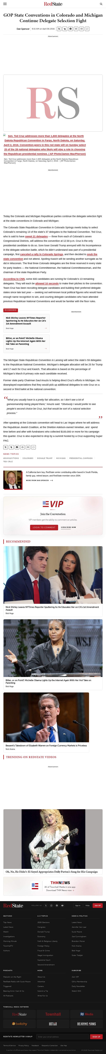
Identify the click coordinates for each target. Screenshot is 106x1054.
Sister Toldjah (77, 955)
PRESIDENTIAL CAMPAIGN (81, 458)
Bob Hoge (10, 613)
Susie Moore (77, 932)
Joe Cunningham (79, 936)
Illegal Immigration (45, 955)
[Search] (101, 4)
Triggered (7, 986)
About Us (41, 977)
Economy (41, 936)
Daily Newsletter (78, 986)
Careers (41, 986)
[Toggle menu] (5, 4)
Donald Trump (44, 932)
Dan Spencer (23, 29)
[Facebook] (57, 905)
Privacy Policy (23, 1046)
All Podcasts (8, 996)
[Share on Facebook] (70, 29)
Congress (41, 927)
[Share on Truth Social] (64, 29)
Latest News (8, 927)
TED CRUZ (8, 462)
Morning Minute (10, 941)
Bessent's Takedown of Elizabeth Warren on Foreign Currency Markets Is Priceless (46, 745)
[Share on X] (59, 29)
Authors (6, 951)
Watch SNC (76, 991)
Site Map (63, 1046)
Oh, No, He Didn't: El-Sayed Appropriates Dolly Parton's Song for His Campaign (52, 871)
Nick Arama (10, 749)
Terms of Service (9, 1046)
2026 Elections (44, 922)
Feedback (35, 1046)
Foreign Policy (43, 946)
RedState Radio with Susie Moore (17, 982)
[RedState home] (13, 905)
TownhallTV (8, 946)
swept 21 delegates (36, 236)
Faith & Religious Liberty (47, 941)
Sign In (77, 906)
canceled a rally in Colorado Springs (41, 254)
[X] (46, 905)
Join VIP (98, 906)
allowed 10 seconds (47, 283)
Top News (7, 922)
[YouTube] (62, 905)
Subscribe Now (68, 527)
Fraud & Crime (44, 951)
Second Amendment (46, 965)
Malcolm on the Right (12, 977)
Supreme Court (44, 960)
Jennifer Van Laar (79, 927)
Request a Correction (50, 1046)
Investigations (9, 936)
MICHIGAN (61, 458)
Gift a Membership (79, 982)
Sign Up (96, 1037)
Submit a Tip (43, 991)
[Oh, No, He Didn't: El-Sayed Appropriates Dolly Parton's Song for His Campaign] (53, 839)
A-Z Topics (43, 916)
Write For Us (43, 996)
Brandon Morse (78, 941)
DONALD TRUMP (44, 458)
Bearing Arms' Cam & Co (13, 991)
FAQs (87, 906)
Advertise (41, 982)
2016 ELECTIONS (11, 458)
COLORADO (28, 458)
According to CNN (14, 279)
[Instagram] (51, 905)
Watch (6, 932)
